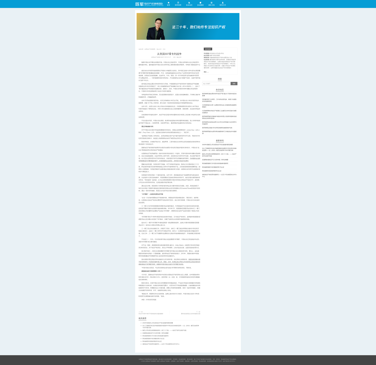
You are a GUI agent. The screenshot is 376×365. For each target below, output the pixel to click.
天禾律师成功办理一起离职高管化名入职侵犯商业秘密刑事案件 (219, 106)
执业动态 (189, 5)
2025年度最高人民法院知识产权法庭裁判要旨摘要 (157, 323)
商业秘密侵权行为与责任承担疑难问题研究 (155, 336)
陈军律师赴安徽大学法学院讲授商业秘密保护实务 (217, 128)
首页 (168, 5)
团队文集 (211, 5)
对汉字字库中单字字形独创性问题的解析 (151, 314)
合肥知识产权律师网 (149, 4)
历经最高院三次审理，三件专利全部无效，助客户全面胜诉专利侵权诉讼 (219, 100)
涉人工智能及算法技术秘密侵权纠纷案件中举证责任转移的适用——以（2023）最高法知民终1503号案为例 (219, 149)
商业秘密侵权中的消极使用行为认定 (153, 338)
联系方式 (223, 5)
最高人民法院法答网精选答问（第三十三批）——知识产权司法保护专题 (164, 330)
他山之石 (159, 49)
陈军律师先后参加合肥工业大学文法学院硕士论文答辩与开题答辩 (219, 123)
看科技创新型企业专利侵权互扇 (190, 314)
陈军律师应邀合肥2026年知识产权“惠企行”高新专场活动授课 (219, 94)
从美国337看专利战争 (169, 53)
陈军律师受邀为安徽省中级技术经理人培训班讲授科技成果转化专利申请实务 (219, 117)
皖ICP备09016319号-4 (229, 361)
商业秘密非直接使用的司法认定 (152, 341)
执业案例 (200, 5)
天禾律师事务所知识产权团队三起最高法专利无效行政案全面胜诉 (219, 112)
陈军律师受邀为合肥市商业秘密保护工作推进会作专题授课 (219, 132)
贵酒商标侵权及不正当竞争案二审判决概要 (155, 333)
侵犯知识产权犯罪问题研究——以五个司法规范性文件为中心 (160, 344)
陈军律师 (178, 5)
